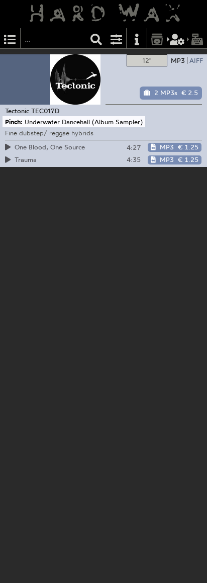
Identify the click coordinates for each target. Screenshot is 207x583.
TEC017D (45, 111)
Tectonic (17, 111)
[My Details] (177, 38)
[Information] (137, 38)
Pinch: (14, 122)
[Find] (96, 38)
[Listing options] (117, 38)
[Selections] (10, 38)
